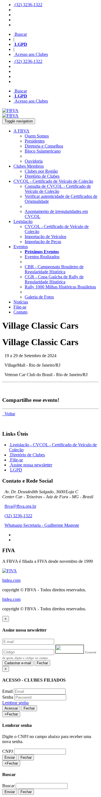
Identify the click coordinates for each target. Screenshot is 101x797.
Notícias (20, 302)
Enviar (9, 757)
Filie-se (19, 307)
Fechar (42, 663)
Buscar (20, 34)
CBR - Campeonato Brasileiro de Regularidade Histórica (54, 269)
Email (7, 691)
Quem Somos (37, 136)
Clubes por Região (41, 171)
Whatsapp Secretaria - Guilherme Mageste (41, 525)
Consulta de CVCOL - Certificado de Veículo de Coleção (58, 189)
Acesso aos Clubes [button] (30, 54)
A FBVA (21, 131)
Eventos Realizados (42, 256)
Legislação (23, 221)
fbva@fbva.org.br (20, 506)
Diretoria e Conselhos (44, 146)
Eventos (20, 246)
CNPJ (7, 751)
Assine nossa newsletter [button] (30, 464)
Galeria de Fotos (39, 297)
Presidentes (35, 141)
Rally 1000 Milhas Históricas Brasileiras (60, 286)
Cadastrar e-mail (17, 663)
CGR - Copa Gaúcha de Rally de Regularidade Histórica (54, 279)
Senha (7, 697)
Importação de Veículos (45, 236)
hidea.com (11, 580)
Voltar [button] (8, 413)
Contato (20, 312)
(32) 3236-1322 (27, 4)
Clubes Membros (28, 166)
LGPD (16, 470)
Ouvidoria (34, 161)
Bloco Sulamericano (43, 151)
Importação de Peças (43, 241)
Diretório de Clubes (42, 176)
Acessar (11, 708)
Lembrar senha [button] (15, 702)
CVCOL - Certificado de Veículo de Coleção (53, 181)
